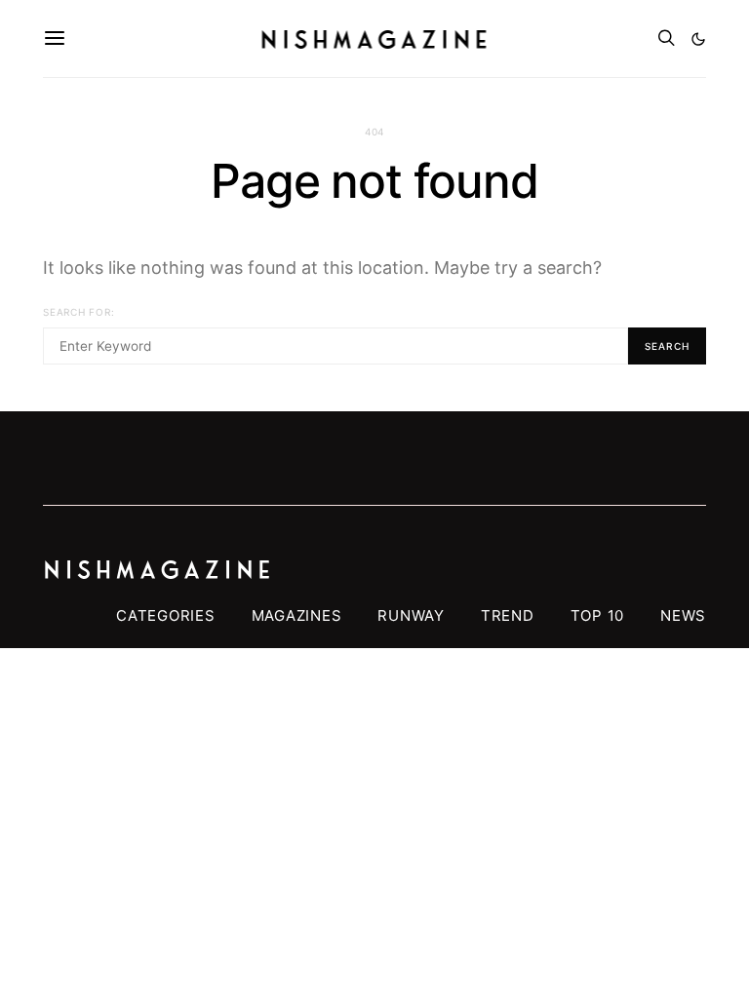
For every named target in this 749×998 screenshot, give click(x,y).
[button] (698, 39)
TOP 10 (598, 615)
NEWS (683, 615)
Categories (166, 615)
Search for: (78, 312)
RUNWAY (411, 615)
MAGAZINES (297, 615)
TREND (507, 615)
